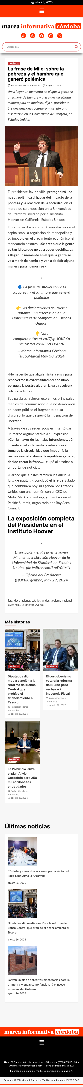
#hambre (43, 292)
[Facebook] (41, 35)
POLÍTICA (14, 63)
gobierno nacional (61, 600)
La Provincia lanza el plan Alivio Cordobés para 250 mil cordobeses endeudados (22, 777)
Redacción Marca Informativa (26, 85)
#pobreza (20, 292)
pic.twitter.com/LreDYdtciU (48, 568)
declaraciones (22, 600)
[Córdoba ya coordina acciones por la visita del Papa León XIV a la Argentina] (39, 853)
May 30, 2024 (53, 356)
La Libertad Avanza (32, 605)
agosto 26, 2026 (19, 713)
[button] (41, 11)
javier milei (14, 605)
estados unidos (40, 600)
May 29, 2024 (56, 580)
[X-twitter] (59, 35)
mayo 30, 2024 (54, 85)
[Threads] (32, 35)
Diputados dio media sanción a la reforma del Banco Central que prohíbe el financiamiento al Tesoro (22, 689)
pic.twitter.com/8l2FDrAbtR (41, 344)
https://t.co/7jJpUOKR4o (49, 339)
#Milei (47, 287)
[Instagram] (50, 35)
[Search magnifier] (76, 47)
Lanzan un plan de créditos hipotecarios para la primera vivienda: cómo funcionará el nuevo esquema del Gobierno (39, 985)
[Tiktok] (23, 35)
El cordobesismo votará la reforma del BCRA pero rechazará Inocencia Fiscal (59, 685)
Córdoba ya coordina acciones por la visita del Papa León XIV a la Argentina (38, 873)
